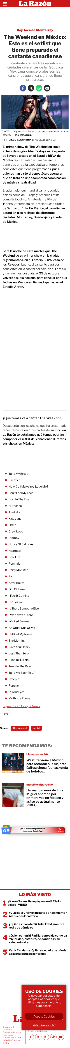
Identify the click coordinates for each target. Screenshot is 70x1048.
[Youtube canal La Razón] (61, 1037)
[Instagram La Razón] (46, 1037)
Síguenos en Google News (21, 706)
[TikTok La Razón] (53, 1037)
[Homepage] (35, 3)
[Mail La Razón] (47, 88)
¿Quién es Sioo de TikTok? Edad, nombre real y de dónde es (36, 925)
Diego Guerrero (20, 139)
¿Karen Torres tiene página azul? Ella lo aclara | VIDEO (34, 903)
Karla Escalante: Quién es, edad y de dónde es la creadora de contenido (37, 952)
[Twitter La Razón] (31, 88)
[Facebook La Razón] (23, 88)
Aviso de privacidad (44, 1025)
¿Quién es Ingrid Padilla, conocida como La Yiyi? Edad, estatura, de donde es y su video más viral (38, 939)
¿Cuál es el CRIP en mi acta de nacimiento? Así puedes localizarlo (38, 914)
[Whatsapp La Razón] (39, 88)
